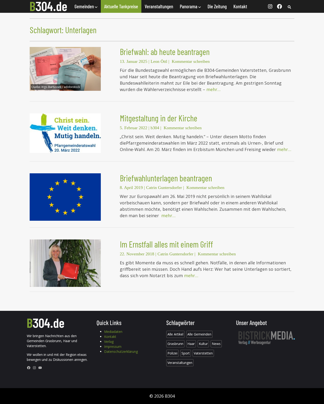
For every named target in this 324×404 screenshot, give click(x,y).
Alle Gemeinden (199, 334)
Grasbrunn (175, 343)
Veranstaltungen (159, 6)
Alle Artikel (175, 334)
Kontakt (240, 6)
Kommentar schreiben (191, 61)
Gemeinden (84, 6)
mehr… (213, 89)
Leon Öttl (159, 61)
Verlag (109, 341)
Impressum (112, 346)
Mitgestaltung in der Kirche (158, 118)
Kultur (203, 343)
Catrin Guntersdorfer (164, 187)
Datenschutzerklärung (121, 351)
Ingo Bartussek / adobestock (61, 87)
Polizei (172, 353)
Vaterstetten (203, 353)
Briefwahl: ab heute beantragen (165, 51)
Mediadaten (113, 331)
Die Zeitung (217, 6)
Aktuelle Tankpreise (121, 6)
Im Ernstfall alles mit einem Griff (166, 244)
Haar (191, 343)
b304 (155, 127)
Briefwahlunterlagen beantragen (166, 178)
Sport (185, 353)
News (216, 343)
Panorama (189, 6)
